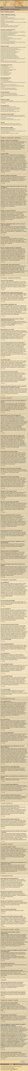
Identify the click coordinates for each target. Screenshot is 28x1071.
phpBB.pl (13, 338)
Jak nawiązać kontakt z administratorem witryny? (10, 133)
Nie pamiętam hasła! (4, 24)
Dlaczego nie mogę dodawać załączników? (9, 55)
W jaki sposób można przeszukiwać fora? (8, 106)
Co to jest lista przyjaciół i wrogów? (7, 100)
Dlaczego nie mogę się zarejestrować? (8, 17)
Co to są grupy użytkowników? (6, 81)
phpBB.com (20, 338)
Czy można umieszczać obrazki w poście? (8, 69)
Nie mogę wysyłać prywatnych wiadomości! (9, 93)
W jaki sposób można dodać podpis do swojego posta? (11, 49)
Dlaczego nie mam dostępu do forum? (8, 54)
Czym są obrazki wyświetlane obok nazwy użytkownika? (11, 38)
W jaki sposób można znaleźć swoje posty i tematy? (10, 111)
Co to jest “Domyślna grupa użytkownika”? (8, 88)
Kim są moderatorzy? (5, 80)
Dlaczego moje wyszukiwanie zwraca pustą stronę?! (10, 109)
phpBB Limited (16, 1005)
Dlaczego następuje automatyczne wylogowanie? (10, 25)
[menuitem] (2, 7)
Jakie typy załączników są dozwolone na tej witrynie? (10, 123)
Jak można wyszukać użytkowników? (7, 110)
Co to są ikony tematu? (5, 75)
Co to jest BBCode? (4, 66)
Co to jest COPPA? (4, 16)
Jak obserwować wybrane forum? (7, 118)
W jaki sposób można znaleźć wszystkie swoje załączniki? (11, 124)
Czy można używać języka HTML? (7, 67)
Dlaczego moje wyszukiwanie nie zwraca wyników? (10, 107)
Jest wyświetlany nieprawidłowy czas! (8, 34)
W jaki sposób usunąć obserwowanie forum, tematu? (10, 119)
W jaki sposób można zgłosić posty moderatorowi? (10, 57)
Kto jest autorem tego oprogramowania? (8, 128)
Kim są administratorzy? (5, 79)
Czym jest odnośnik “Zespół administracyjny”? (9, 89)
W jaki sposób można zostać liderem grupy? (9, 84)
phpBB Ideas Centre (12, 1018)
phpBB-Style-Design (14, 1068)
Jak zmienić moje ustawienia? (6, 30)
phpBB (9, 1066)
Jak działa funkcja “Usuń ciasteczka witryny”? (9, 26)
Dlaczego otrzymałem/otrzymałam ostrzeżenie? (9, 56)
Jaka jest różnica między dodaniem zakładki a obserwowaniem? (12, 115)
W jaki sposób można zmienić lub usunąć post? (9, 48)
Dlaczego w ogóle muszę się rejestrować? (8, 15)
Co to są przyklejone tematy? (6, 72)
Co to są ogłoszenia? (5, 71)
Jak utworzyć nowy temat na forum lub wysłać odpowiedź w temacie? (13, 47)
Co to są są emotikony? (5, 68)
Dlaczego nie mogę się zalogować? (7, 21)
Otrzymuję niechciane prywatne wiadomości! (9, 94)
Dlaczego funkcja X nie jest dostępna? (8, 129)
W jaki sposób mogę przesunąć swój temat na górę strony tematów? (13, 62)
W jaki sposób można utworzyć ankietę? (8, 50)
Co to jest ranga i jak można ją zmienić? (8, 41)
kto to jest (3, 1031)
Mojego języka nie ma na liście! (6, 37)
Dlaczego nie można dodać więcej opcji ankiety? (10, 51)
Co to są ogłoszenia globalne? (6, 70)
